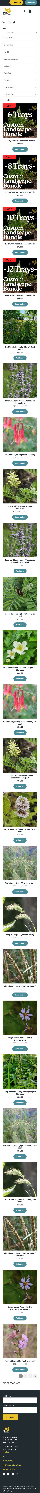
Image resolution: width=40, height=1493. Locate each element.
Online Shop (16, 2)
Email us (6, 1452)
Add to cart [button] (20, 358)
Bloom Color (8, 38)
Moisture (7, 66)
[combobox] (20, 94)
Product (7, 80)
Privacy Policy (8, 1461)
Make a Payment (9, 1469)
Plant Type (8, 73)
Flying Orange (8, 1491)
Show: (5, 28)
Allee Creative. (27, 1488)
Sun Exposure (9, 87)
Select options (20, 149)
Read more (20, 571)
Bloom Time (8, 45)
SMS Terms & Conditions (12, 1465)
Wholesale (31, 2)
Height (6, 52)
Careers (5, 1456)
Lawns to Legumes (11, 59)
